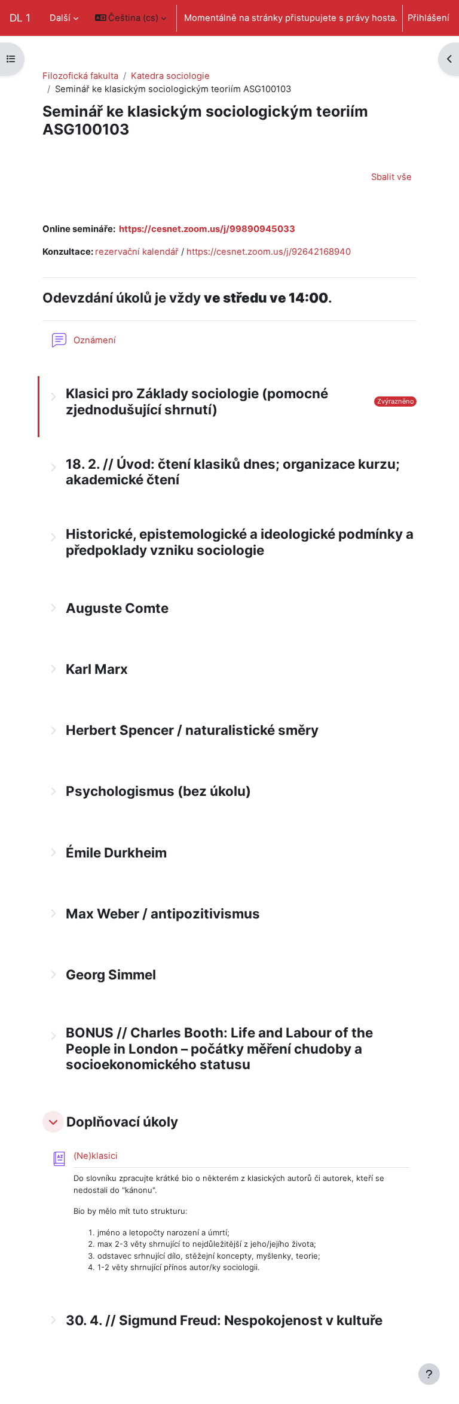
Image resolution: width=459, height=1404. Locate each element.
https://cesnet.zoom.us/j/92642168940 (268, 251)
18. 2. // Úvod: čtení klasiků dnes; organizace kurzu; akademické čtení (233, 472)
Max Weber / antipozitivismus (163, 913)
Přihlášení (428, 18)
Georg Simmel (111, 974)
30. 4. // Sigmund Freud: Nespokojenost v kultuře (224, 1320)
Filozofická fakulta (80, 76)
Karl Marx (97, 669)
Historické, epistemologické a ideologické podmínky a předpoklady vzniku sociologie (240, 542)
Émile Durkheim (116, 852)
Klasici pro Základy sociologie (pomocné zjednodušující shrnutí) (197, 401)
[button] (131, 18)
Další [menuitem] (60, 18)
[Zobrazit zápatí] (429, 1374)
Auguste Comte (117, 608)
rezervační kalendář (137, 251)
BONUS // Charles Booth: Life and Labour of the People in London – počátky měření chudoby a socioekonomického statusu (219, 1049)
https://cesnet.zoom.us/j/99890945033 (207, 229)
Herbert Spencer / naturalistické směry (192, 730)
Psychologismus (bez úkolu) (158, 791)
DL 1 (20, 17)
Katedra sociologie (170, 76)
